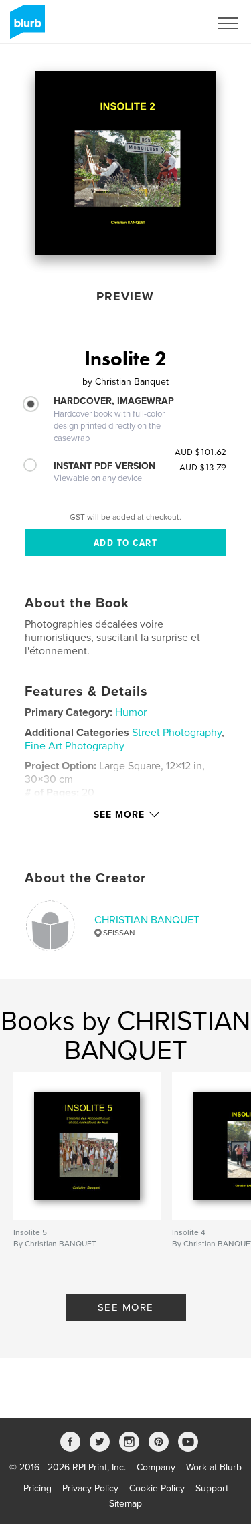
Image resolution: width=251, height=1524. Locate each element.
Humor (131, 712)
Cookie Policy (157, 1488)
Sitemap (125, 1503)
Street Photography (177, 732)
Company (156, 1467)
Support (211, 1488)
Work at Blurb (214, 1467)
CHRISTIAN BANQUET (146, 920)
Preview (125, 296)
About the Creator (85, 878)
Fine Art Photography (74, 746)
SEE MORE (126, 1307)
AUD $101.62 (200, 452)
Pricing (37, 1488)
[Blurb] (25, 27)
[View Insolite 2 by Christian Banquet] (125, 163)
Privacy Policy (90, 1488)
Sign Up (176, 23)
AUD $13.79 (202, 467)
